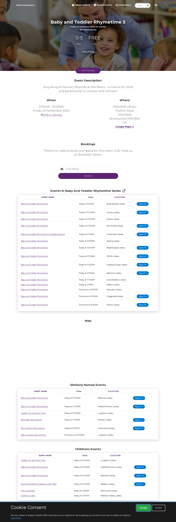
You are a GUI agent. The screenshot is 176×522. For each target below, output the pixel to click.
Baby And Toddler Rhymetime (34, 398)
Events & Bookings (25, 5)
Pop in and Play (28, 491)
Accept (143, 508)
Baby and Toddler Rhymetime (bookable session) (43, 234)
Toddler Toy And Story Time (33, 413)
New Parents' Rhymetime (33, 428)
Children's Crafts (28, 496)
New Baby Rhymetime (31, 420)
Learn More (16, 518)
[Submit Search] (148, 5)
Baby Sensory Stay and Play (33, 435)
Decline (158, 508)
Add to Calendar (52, 114)
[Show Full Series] (124, 191)
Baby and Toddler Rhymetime (34, 204)
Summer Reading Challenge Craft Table (39, 484)
